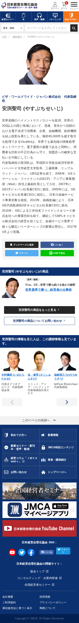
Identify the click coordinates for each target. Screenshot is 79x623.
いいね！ (59, 244)
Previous (12, 402)
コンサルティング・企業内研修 (37, 578)
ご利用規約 (9, 602)
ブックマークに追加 (22, 244)
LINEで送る (59, 253)
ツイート (23, 253)
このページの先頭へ (39, 420)
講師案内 (17, 36)
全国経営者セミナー (38, 584)
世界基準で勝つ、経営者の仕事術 (48, 289)
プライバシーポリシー (53, 602)
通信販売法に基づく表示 (17, 608)
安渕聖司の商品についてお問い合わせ (39, 320)
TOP (4, 36)
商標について (48, 608)
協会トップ (37, 571)
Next (67, 402)
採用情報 (45, 596)
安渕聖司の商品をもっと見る (39, 309)
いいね (48, 552)
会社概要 (7, 596)
